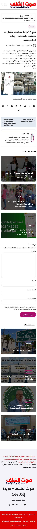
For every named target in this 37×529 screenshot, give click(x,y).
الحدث (19, 197)
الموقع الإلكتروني (31, 298)
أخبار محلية (28, 197)
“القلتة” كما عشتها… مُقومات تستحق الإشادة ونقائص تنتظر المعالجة (21, 350)
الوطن (32, 27)
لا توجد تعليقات (9, 46)
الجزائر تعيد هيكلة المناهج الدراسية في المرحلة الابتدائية (19, 203)
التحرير (24, 133)
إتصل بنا (25, 521)
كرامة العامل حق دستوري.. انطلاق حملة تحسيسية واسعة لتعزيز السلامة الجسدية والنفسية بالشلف (19, 408)
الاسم (34, 281)
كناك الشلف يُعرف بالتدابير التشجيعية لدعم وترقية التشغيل (21, 435)
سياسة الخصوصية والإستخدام (11, 521)
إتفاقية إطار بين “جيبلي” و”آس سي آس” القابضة (19, 174)
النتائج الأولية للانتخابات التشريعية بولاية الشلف (20, 378)
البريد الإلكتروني (31, 290)
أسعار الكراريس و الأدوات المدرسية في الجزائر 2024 (20, 231)
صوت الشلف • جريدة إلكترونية (18, 491)
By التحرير (29, 45)
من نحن (32, 521)
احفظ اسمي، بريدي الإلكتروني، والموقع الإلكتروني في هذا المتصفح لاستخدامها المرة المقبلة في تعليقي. (20, 308)
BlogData (5, 514)
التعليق (34, 251)
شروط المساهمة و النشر (19, 525)
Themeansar (18, 517)
